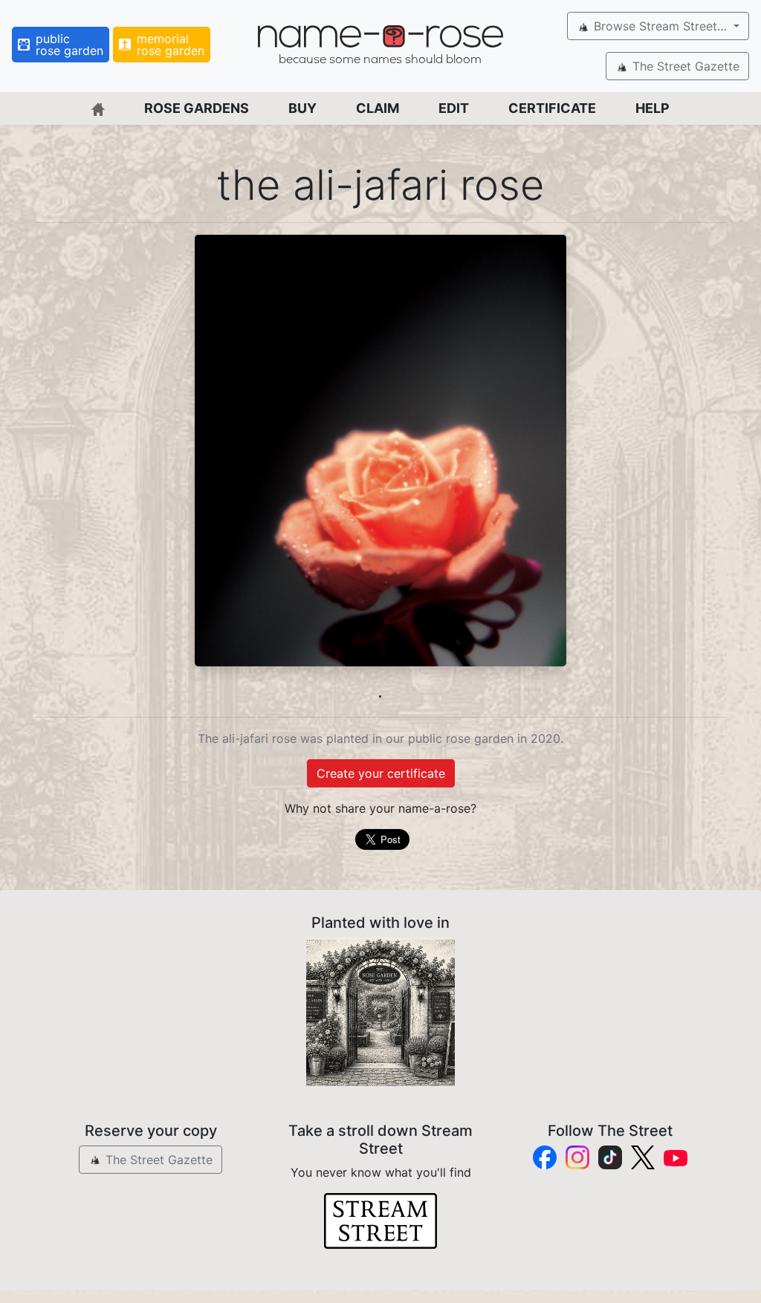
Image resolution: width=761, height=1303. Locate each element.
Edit (453, 108)
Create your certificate (381, 773)
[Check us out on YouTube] (675, 1157)
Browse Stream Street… (660, 26)
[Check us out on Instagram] (577, 1157)
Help (652, 108)
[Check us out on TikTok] (610, 1157)
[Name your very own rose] (380, 1012)
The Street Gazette (684, 66)
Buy (302, 108)
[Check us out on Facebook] (545, 1157)
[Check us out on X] (643, 1158)
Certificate (552, 108)
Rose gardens (196, 108)
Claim (377, 108)
